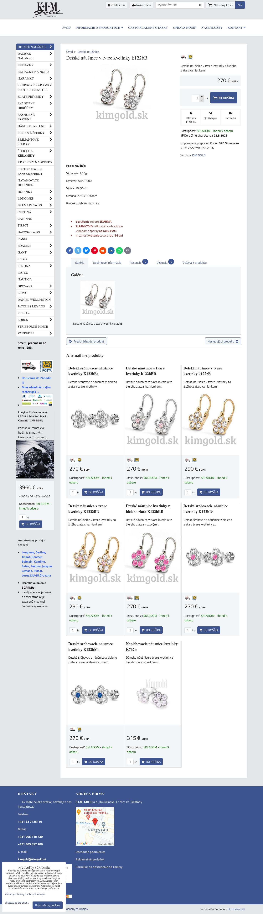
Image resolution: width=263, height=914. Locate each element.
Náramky (26, 78)
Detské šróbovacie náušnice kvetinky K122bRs (205, 508)
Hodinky (25, 192)
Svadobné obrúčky (26, 105)
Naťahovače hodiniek (28, 182)
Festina (24, 266)
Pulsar (24, 313)
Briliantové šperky (28, 141)
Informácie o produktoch (98, 27)
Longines (26, 198)
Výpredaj (26, 333)
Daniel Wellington (34, 299)
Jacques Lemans (31, 306)
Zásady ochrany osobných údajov (66, 908)
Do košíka (225, 98)
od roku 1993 (52, 16)
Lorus (23, 320)
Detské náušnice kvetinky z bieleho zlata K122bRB (148, 508)
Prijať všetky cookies (47, 905)
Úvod (66, 27)
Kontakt (235, 27)
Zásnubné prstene (26, 116)
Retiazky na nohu (33, 72)
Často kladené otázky (148, 27)
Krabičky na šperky (35, 162)
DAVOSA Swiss (29, 232)
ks (78, 492)
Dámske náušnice (26, 55)
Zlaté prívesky (31, 96)
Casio (22, 239)
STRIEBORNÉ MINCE (33, 326)
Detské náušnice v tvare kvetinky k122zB (202, 371)
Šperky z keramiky (26, 153)
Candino (25, 219)
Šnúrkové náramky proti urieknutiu (35, 87)
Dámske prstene (31, 126)
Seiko (22, 259)
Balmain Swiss (30, 205)
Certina (24, 212)
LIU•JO (23, 293)
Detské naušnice (32, 47)
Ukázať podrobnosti (17, 902)
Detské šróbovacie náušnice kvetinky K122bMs (90, 646)
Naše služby (212, 27)
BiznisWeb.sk (236, 909)
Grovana (25, 286)
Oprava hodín (184, 27)
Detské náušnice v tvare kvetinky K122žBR (87, 508)
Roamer (24, 245)
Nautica (25, 279)
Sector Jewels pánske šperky (30, 171)
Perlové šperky (31, 133)
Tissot (23, 225)
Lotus (23, 272)
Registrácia (143, 5)
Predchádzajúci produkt (89, 341)
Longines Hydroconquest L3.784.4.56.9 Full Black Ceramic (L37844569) (32, 416)
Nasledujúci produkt (221, 341)
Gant (22, 252)
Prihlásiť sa (118, 5)
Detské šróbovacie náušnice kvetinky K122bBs (90, 371)
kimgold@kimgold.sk (32, 859)
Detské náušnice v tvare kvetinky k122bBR (145, 371)
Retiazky (26, 65)
